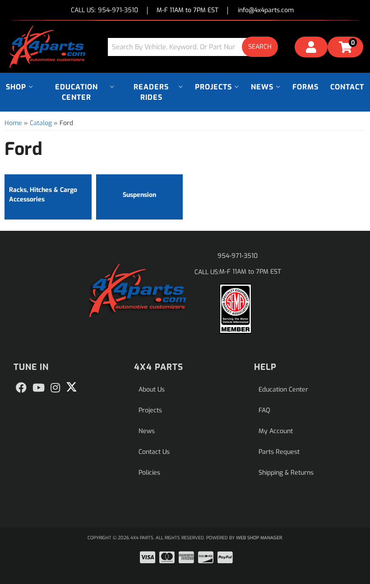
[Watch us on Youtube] (38, 388)
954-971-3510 (237, 256)
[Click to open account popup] (311, 48)
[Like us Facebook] (21, 388)
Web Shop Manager (259, 538)
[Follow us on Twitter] (71, 387)
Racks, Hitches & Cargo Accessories (43, 195)
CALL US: (104, 10)
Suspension (139, 195)
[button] (196, 47)
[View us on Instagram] (55, 388)
